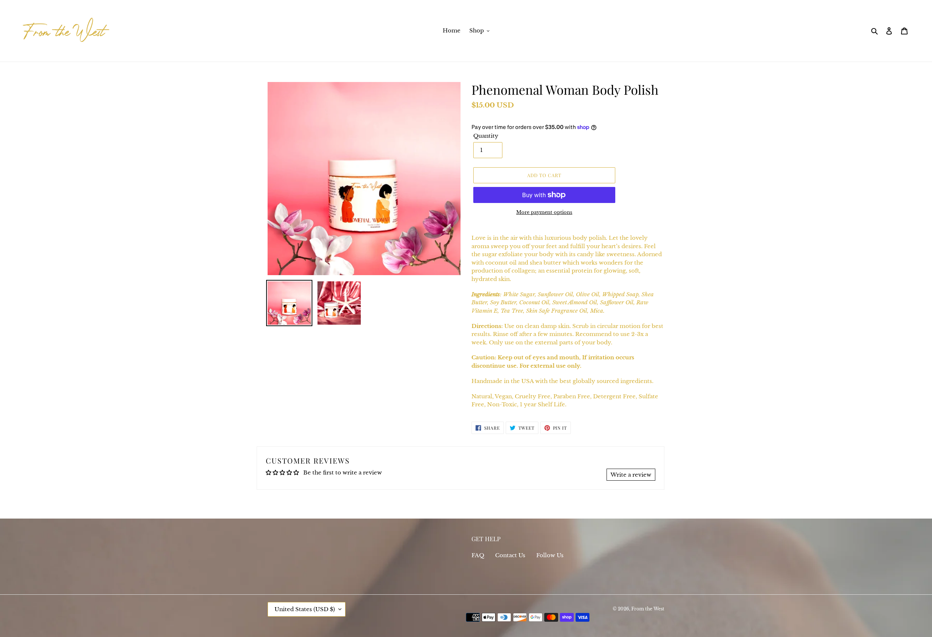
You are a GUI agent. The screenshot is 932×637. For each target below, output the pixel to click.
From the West (647, 608)
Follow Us (550, 555)
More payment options (544, 212)
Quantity (485, 135)
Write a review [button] (631, 474)
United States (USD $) (305, 609)
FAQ (477, 555)
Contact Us (510, 555)
